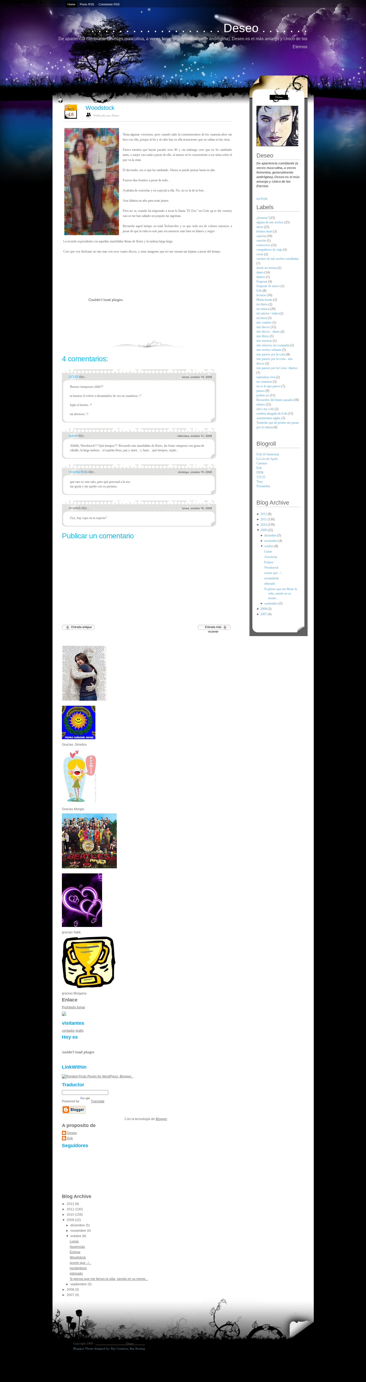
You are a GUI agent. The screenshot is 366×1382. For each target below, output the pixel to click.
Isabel (73, 436)
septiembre (79, 1284)
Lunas (74, 1241)
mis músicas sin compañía (273, 345)
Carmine (261, 463)
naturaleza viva (266, 377)
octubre (76, 1236)
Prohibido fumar (73, 1007)
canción (261, 240)
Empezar (262, 281)
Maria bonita (264, 300)
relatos (261, 404)
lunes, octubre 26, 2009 (197, 508)
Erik (70, 1138)
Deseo (72, 1133)
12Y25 (260, 477)
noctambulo (78, 1268)
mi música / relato (267, 313)
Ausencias (77, 1247)
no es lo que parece (268, 386)
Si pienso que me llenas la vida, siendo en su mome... (109, 1279)
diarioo (261, 277)
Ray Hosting (137, 1348)
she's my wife (265, 409)
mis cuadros (264, 322)
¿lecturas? (263, 218)
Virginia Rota (78, 472)
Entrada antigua (81, 627)
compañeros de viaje (269, 249)
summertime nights (268, 418)
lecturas (261, 295)
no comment (264, 382)
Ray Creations (119, 1348)
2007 (71, 1295)
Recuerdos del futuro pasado (274, 400)
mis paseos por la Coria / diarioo (276, 368)
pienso (261, 391)
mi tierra (262, 318)
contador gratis (73, 1030)
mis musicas (264, 341)
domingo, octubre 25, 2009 (195, 472)
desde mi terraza (267, 268)
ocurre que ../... (80, 1263)
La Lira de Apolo (267, 459)
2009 (71, 1220)
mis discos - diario (268, 331)
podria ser (263, 395)
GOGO (74, 377)
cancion (261, 236)
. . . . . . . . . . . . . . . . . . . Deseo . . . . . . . (199, 28)
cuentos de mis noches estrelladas (277, 259)
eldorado (76, 1273)
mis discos (263, 327)
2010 (71, 1214)
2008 (71, 1289)
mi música (263, 309)
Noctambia (263, 486)
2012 (71, 1204)
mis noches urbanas (269, 350)
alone (260, 227)
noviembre (78, 1231)
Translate (97, 1101)
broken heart (264, 231)
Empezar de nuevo (268, 286)
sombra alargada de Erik (272, 413)
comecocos (263, 245)
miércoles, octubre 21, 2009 (194, 435)
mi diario (262, 304)
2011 (71, 1209)
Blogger (161, 1119)
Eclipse (75, 1252)
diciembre (78, 1225)
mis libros (263, 336)
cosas (260, 254)
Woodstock (99, 107)
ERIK (260, 472)
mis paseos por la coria (271, 354)
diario (260, 272)
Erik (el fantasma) (267, 454)
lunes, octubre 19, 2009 (197, 376)
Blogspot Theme (83, 1348)
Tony (259, 481)
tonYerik (261, 199)
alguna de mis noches (270, 222)
